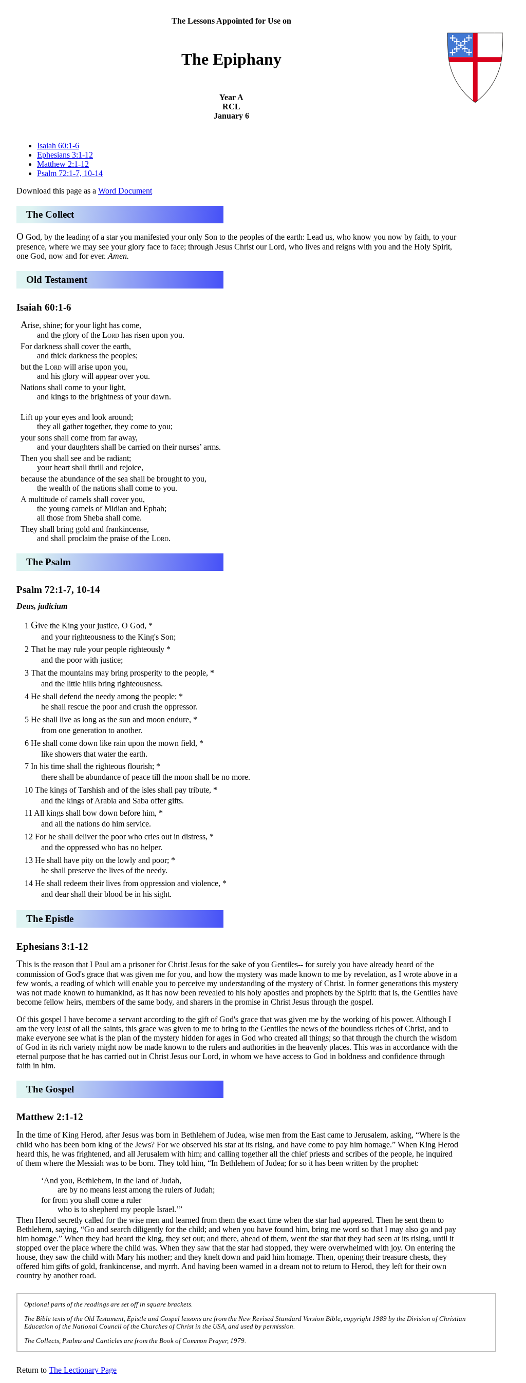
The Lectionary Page (83, 1370)
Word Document (125, 190)
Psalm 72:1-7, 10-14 (70, 173)
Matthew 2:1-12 (63, 164)
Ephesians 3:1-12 (65, 154)
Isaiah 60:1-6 (58, 145)
